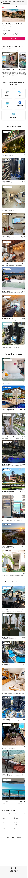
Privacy (11, 871)
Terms (15, 871)
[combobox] (13, 30)
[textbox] (7, 35)
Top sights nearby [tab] (16, 813)
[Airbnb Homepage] (3, 7)
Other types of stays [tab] (6, 813)
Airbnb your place (20, 7)
